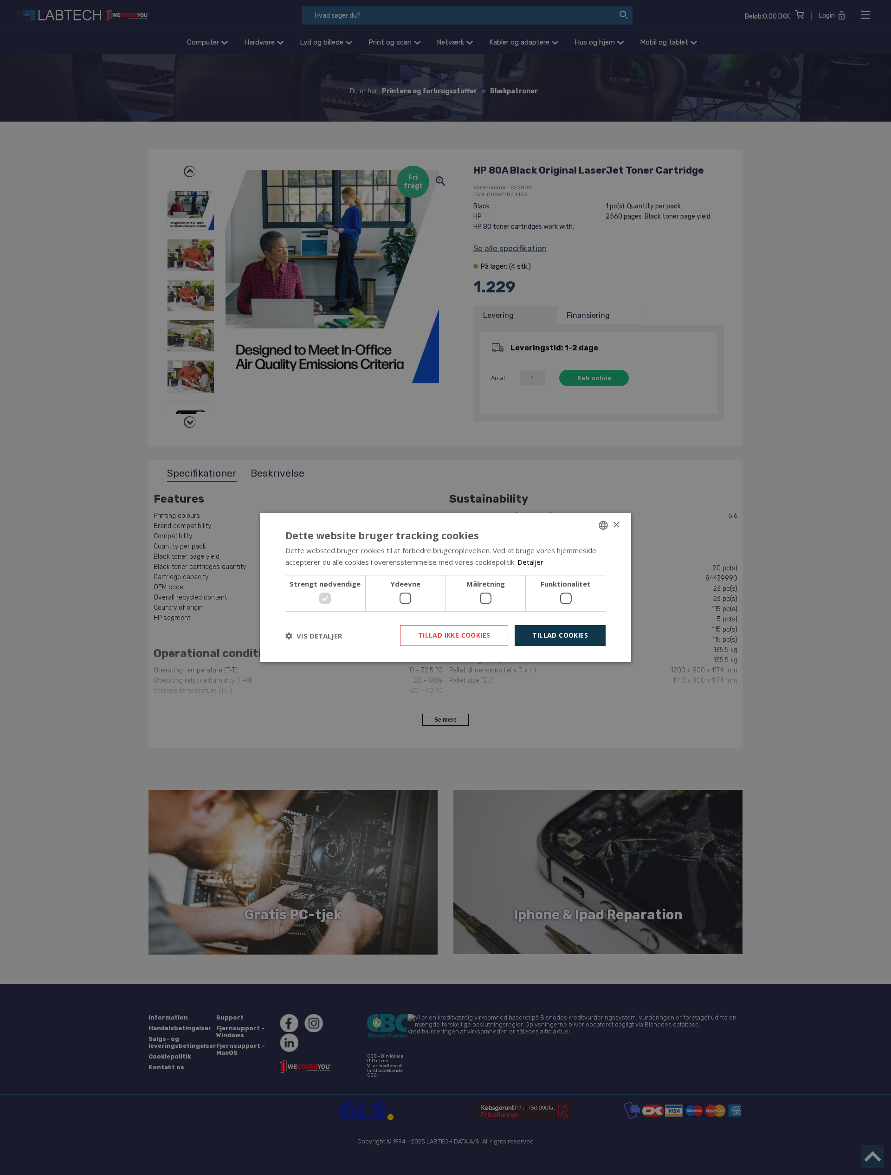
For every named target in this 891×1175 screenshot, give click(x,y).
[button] (313, 636)
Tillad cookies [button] (560, 635)
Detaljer (530, 562)
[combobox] (603, 525)
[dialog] (445, 587)
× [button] (616, 524)
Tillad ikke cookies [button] (454, 635)
